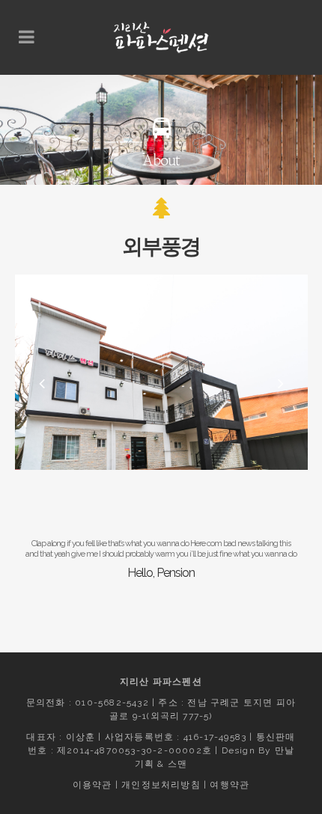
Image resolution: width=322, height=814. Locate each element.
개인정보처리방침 (161, 785)
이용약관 (92, 785)
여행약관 (229, 785)
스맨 (177, 764)
